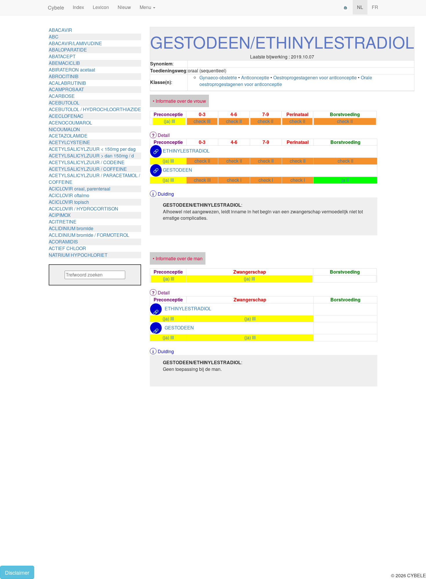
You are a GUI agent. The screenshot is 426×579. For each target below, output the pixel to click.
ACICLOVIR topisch (69, 202)
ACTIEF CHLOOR (67, 248)
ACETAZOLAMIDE (68, 135)
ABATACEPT (62, 56)
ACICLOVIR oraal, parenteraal (79, 188)
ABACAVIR (60, 30)
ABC (54, 36)
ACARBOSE (62, 96)
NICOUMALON (64, 129)
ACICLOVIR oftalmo (69, 195)
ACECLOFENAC (66, 116)
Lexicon (101, 7)
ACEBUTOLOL (64, 102)
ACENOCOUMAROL (70, 122)
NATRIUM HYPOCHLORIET (78, 255)
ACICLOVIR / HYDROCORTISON (83, 208)
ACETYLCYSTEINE (69, 142)
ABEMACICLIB (64, 63)
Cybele (56, 7)
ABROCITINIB (64, 76)
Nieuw (124, 7)
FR (375, 7)
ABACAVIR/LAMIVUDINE (75, 43)
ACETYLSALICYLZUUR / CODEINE (87, 162)
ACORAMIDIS (63, 241)
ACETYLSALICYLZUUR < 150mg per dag (92, 149)
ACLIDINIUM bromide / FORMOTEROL (89, 235)
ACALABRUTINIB (67, 83)
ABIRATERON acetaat (72, 69)
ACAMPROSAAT (66, 89)
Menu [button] (146, 7)
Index (78, 7)
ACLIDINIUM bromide (71, 228)
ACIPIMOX (60, 215)
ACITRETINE (63, 221)
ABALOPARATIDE (68, 49)
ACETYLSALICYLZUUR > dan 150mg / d (91, 155)
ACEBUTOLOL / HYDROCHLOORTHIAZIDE (95, 109)
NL (360, 7)
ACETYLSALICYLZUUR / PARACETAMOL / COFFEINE (94, 178)
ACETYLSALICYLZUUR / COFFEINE (88, 169)
